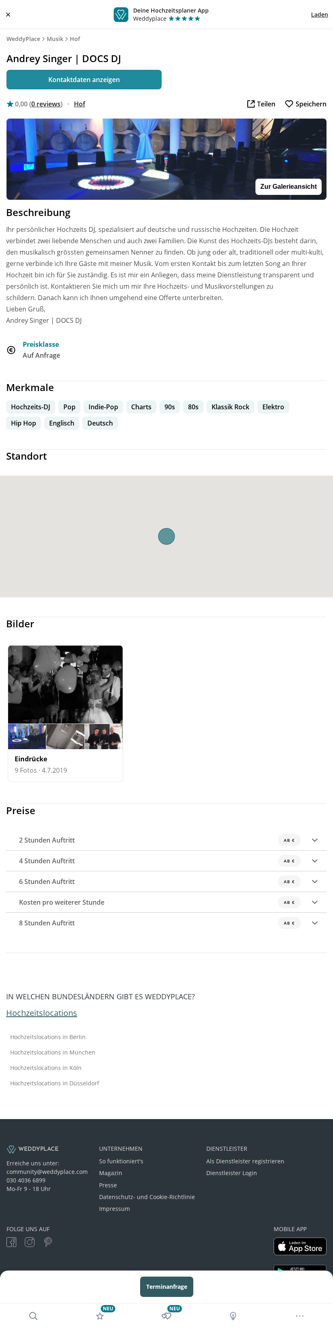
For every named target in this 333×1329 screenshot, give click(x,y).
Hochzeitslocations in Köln (46, 1068)
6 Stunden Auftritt (157, 881)
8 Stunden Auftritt (157, 922)
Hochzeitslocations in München (52, 1052)
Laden (319, 14)
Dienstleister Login (231, 1173)
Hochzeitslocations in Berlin (48, 1037)
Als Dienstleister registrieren (245, 1161)
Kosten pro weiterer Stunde (157, 902)
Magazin (110, 1173)
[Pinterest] (48, 1243)
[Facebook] (11, 1243)
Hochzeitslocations (41, 1012)
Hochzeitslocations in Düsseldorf (54, 1083)
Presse (108, 1185)
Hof (75, 39)
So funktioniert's (121, 1161)
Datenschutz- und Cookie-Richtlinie (147, 1197)
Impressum (114, 1208)
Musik (55, 39)
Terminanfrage (166, 1286)
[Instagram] (30, 1243)
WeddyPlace (23, 39)
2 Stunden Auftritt (157, 840)
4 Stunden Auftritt (157, 860)
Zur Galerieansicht (288, 186)
